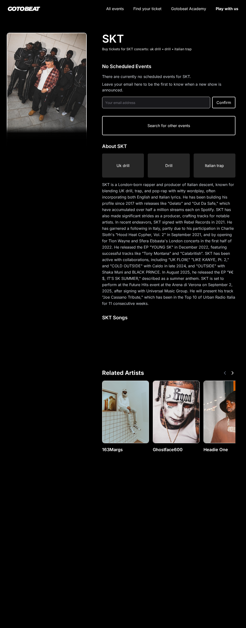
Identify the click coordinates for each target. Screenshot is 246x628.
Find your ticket (147, 8)
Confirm (223, 102)
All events (115, 8)
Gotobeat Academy (188, 8)
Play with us (227, 8)
